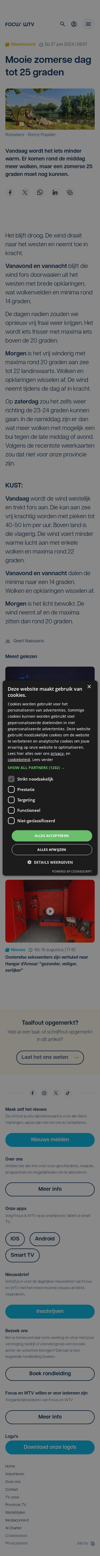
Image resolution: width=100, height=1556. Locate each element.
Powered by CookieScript (72, 871)
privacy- (58, 753)
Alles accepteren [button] (52, 835)
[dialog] (49, 777)
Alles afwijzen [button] (51, 849)
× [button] (89, 687)
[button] (50, 767)
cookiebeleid (19, 759)
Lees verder (42, 759)
